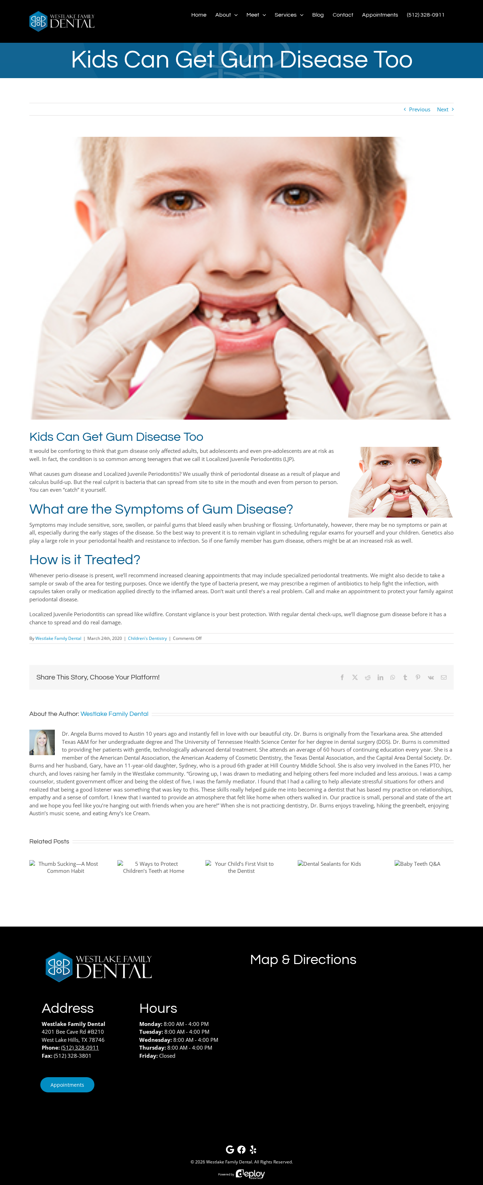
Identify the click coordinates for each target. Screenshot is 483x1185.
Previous (419, 109)
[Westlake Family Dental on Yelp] (253, 1151)
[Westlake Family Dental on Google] (230, 1151)
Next (442, 109)
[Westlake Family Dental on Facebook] (241, 1151)
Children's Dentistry (147, 638)
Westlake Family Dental (58, 638)
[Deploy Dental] (250, 1174)
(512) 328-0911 (80, 1047)
